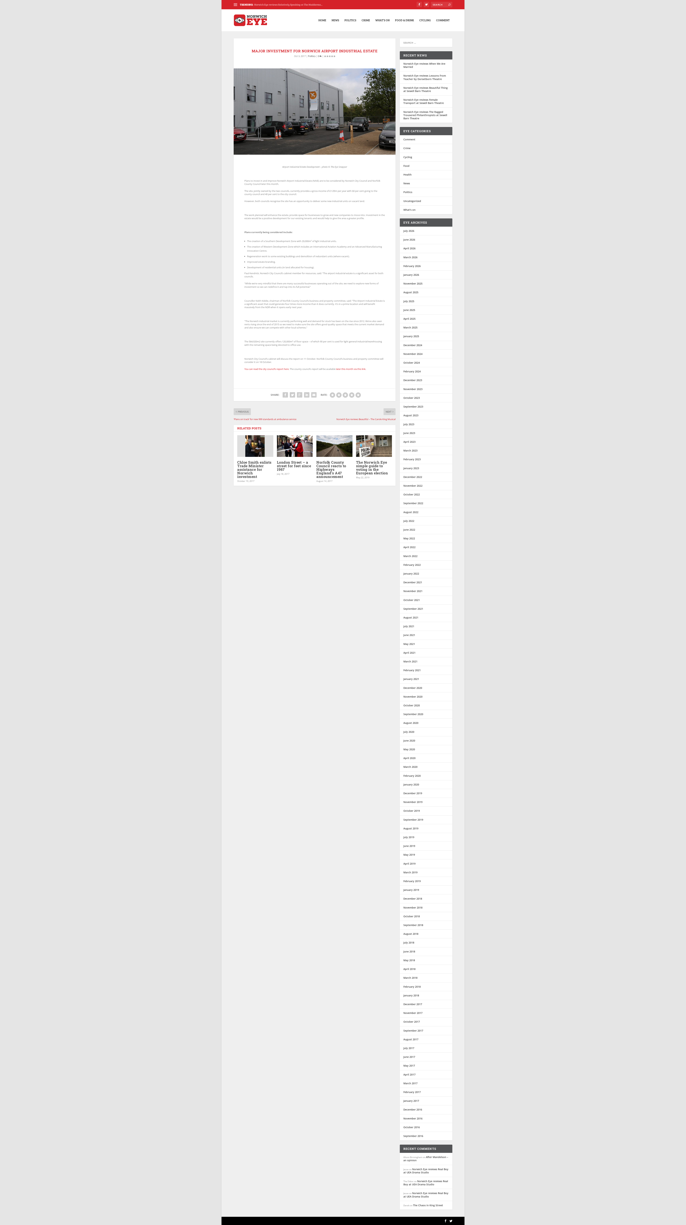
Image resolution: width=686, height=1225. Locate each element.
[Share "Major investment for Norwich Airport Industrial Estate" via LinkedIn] (306, 394)
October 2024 (411, 362)
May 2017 (409, 1065)
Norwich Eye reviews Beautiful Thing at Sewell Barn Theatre (425, 89)
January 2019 (411, 890)
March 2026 (410, 257)
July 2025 (408, 301)
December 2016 (412, 1109)
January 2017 (411, 1100)
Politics (350, 20)
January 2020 (411, 784)
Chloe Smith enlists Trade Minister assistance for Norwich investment (254, 469)
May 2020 (409, 749)
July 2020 (408, 731)
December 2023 (412, 380)
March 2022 (410, 556)
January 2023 (411, 468)
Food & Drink (404, 20)
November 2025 (412, 283)
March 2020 (410, 767)
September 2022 (413, 503)
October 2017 (411, 1021)
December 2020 (412, 688)
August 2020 (410, 723)
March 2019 (410, 872)
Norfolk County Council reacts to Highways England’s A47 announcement (331, 469)
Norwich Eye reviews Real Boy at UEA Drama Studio (425, 1170)
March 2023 (410, 450)
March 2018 (410, 977)
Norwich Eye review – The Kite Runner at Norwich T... (283, 4)
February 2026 (412, 266)
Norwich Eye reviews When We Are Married (424, 65)
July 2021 (408, 626)
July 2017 (408, 1048)
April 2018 (409, 969)
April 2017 (409, 1074)
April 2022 (409, 547)
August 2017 (410, 1039)
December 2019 (412, 793)
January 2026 (411, 274)
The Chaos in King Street (428, 1205)
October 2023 (411, 398)
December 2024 (412, 345)
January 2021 (411, 679)
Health (407, 174)
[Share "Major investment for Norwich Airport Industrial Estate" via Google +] (299, 394)
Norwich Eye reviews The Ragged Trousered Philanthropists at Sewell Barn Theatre (425, 115)
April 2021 (409, 652)
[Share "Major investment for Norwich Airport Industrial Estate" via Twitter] (292, 394)
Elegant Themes (258, 1220)
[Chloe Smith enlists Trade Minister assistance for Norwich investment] (255, 446)
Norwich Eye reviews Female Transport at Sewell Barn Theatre (423, 101)
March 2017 (410, 1083)
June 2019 (409, 846)
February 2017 (412, 1092)
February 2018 (412, 986)
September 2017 (413, 1030)
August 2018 (410, 933)
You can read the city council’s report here (266, 369)
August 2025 (410, 292)
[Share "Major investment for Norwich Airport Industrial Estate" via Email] (313, 394)
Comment (443, 20)
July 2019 (408, 837)
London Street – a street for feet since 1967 (294, 466)
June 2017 (409, 1057)
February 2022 (412, 565)
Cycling (425, 20)
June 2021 (409, 635)
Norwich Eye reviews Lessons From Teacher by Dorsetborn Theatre (424, 77)
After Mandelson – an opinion (425, 1158)
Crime (366, 20)
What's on (409, 209)
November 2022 (412, 485)
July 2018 (408, 942)
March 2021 (410, 661)
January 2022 (411, 573)
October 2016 (411, 1127)
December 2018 (412, 898)
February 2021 (412, 670)
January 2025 (411, 336)
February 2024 (412, 371)
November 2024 (412, 354)
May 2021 (409, 644)
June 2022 (409, 529)
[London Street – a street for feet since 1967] (295, 446)
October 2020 (411, 705)
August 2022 (410, 512)
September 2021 (413, 608)
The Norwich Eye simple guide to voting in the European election (372, 467)
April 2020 (409, 758)
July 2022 (408, 521)
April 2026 (409, 248)
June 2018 (409, 951)
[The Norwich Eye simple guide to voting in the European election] (374, 446)
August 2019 (410, 828)
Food (406, 166)
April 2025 (409, 318)
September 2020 (413, 714)
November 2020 (412, 696)
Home (322, 20)
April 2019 (409, 863)
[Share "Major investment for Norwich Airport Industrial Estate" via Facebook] (285, 394)
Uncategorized (412, 201)
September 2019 (413, 819)
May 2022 (409, 538)
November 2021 (412, 591)
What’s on (382, 20)
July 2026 (408, 231)
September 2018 (413, 925)
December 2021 (412, 582)
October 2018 (411, 916)
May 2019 (409, 854)
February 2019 (412, 881)
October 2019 (411, 810)
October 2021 (411, 600)
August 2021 (410, 617)
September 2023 (413, 406)
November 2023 (412, 389)
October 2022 (411, 494)
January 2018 (411, 995)
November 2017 (412, 1013)
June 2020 (409, 740)
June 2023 (409, 433)
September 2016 (413, 1136)
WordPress (291, 1220)
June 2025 (409, 310)
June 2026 (409, 239)
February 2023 (412, 459)
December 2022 (412, 477)
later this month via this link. (351, 369)
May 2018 (409, 960)
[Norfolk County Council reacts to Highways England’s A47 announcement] (334, 446)
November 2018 (412, 907)
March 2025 (410, 327)
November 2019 (412, 802)
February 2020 (412, 775)
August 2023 (410, 415)
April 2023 (409, 441)
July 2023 (408, 424)
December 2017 (412, 1004)
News (335, 20)
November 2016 (412, 1118)
